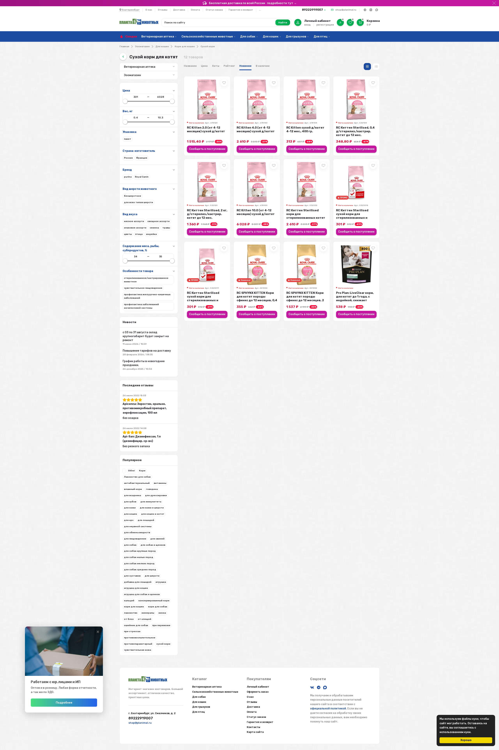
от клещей (144, 619)
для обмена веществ (137, 532)
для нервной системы (137, 526)
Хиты (215, 65)
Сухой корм (208, 46)
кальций (129, 600)
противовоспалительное (139, 637)
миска (162, 612)
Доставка (179, 9)
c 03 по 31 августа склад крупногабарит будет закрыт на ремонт (146, 336)
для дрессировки (156, 495)
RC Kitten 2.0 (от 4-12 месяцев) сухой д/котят (206, 129)
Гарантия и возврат (241, 9)
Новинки (245, 65)
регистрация (325, 24)
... (260, 9)
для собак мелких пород (139, 563)
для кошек (130, 514)
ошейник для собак (136, 625)
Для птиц (320, 36)
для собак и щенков (153, 545)
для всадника (132, 495)
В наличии (263, 65)
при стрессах (132, 631)
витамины (160, 483)
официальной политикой (328, 708)
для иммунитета (150, 501)
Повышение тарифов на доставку (147, 350)
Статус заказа (214, 9)
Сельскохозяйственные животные (207, 36)
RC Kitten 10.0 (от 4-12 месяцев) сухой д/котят (256, 212)
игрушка (161, 582)
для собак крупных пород (140, 551)
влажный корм (133, 489)
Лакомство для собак (137, 476)
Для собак (247, 36)
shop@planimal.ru (345, 9)
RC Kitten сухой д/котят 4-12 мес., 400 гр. (305, 129)
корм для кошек (134, 606)
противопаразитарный (138, 643)
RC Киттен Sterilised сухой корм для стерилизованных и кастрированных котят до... (354, 218)
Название (190, 65)
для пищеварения (135, 538)
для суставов (132, 575)
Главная (124, 46)
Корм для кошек (185, 46)
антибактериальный (137, 483)
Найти (282, 22)
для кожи (130, 507)
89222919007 (312, 10)
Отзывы (162, 9)
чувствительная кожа (137, 650)
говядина (152, 489)
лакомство (130, 612)
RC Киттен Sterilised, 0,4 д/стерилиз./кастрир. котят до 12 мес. (355, 131)
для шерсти (152, 575)
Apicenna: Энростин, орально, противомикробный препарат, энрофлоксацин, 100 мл (145, 408)
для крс (129, 520)
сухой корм (163, 643)
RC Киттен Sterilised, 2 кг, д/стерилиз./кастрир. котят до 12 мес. (207, 214)
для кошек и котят (152, 514)
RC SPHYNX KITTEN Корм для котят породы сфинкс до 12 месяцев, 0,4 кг (257, 298)
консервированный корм (153, 600)
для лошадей (146, 520)
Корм (142, 470)
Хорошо (466, 740)
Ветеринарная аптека (157, 36)
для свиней (157, 538)
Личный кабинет (258, 686)
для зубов (130, 501)
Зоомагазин (142, 46)
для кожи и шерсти (152, 507)
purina (128, 176)
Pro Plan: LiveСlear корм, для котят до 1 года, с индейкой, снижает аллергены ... (355, 298)
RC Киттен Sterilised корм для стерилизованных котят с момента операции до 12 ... (305, 218)
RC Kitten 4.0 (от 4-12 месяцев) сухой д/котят (256, 129)
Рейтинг (229, 65)
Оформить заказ (257, 691)
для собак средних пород (140, 569)
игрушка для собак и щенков (142, 594)
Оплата (195, 9)
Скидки (131, 36)
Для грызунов (296, 36)
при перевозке (161, 625)
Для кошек (271, 36)
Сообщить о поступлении (207, 149)
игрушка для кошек (136, 588)
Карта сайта (255, 731)
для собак (130, 545)
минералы (148, 612)
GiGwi (131, 470)
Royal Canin (142, 176)
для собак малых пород (138, 557)
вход (307, 24)
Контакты (253, 727)
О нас (148, 9)
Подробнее (64, 702)
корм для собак (157, 606)
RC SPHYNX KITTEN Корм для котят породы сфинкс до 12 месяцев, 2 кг (305, 298)
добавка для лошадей (137, 582)
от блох (129, 619)
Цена (204, 65)
